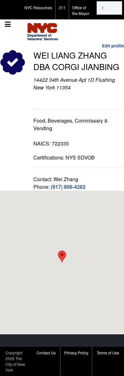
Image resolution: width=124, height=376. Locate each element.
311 (62, 7)
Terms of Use (108, 352)
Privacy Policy (76, 352)
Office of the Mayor (80, 10)
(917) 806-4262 (68, 186)
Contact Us (46, 352)
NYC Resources (38, 7)
